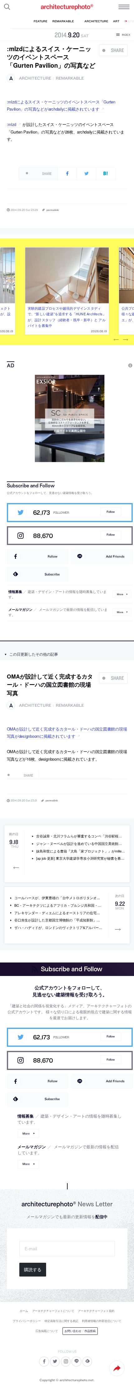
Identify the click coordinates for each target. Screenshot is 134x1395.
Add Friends (115, 556)
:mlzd (12, 124)
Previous (116, 340)
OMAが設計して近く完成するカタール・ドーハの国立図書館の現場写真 (50, 684)
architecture (35, 78)
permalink (52, 210)
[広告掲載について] (115, 365)
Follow (111, 511)
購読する (32, 1269)
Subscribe (52, 574)
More (120, 594)
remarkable (70, 78)
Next (125, 340)
